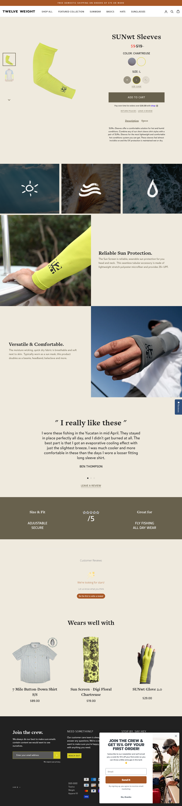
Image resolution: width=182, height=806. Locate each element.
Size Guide (136, 86)
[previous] (9, 34)
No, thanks (126, 797)
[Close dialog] (176, 736)
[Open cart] (178, 11)
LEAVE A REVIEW (145, 111)
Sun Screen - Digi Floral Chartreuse (91, 692)
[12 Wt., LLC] (19, 11)
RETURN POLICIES (128, 111)
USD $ (15, 787)
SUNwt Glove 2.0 (147, 689)
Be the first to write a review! (91, 596)
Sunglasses (138, 11)
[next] (9, 100)
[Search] (172, 11)
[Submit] (56, 755)
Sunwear (95, 11)
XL (146, 80)
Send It (126, 780)
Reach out (74, 755)
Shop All (47, 11)
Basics (110, 11)
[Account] (166, 11)
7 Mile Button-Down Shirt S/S (34, 692)
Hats (123, 11)
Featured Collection (71, 11)
